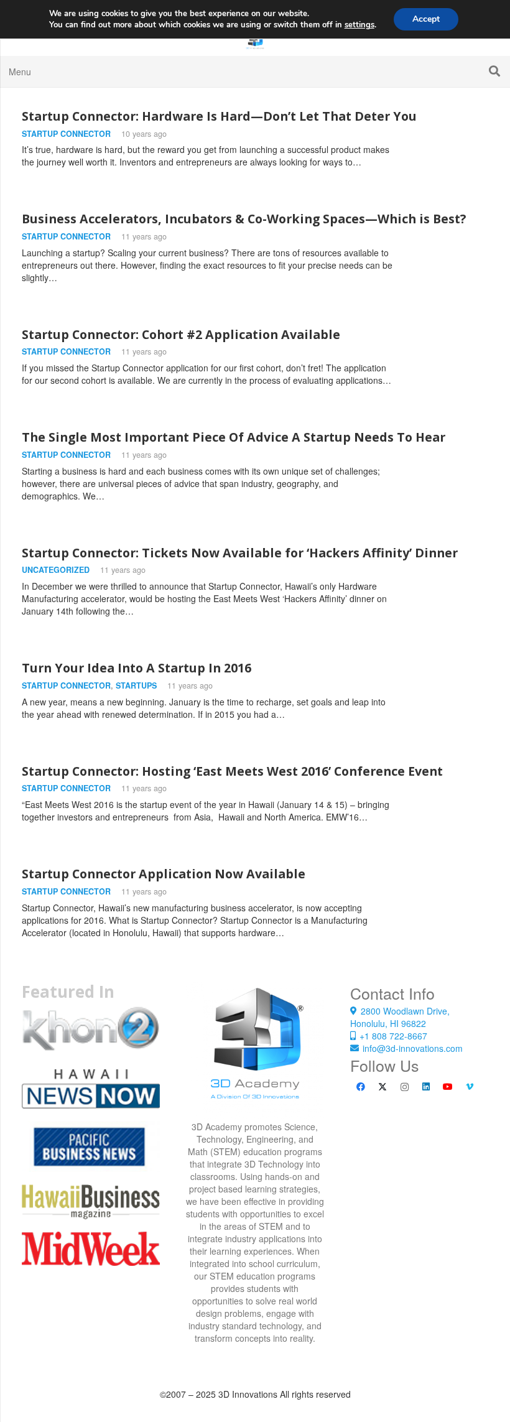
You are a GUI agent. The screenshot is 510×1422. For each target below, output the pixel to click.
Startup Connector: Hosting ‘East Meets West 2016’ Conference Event (232, 771)
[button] (494, 71)
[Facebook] (361, 1087)
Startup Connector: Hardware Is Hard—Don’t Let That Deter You (219, 116)
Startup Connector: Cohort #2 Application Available (181, 334)
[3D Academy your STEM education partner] (255, 1051)
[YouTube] (448, 1087)
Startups (136, 685)
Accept (426, 19)
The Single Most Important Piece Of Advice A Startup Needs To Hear (233, 437)
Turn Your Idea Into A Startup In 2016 (136, 667)
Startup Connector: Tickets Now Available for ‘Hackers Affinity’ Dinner (240, 552)
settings (359, 24)
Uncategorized (56, 569)
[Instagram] (404, 1087)
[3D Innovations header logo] (254, 40)
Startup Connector (66, 133)
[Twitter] (383, 1087)
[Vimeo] (470, 1087)
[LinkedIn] (426, 1087)
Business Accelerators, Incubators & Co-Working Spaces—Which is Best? (244, 218)
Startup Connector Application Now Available (163, 873)
